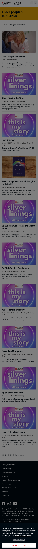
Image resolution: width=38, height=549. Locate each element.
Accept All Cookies (19, 545)
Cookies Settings (19, 540)
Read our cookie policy (23, 535)
